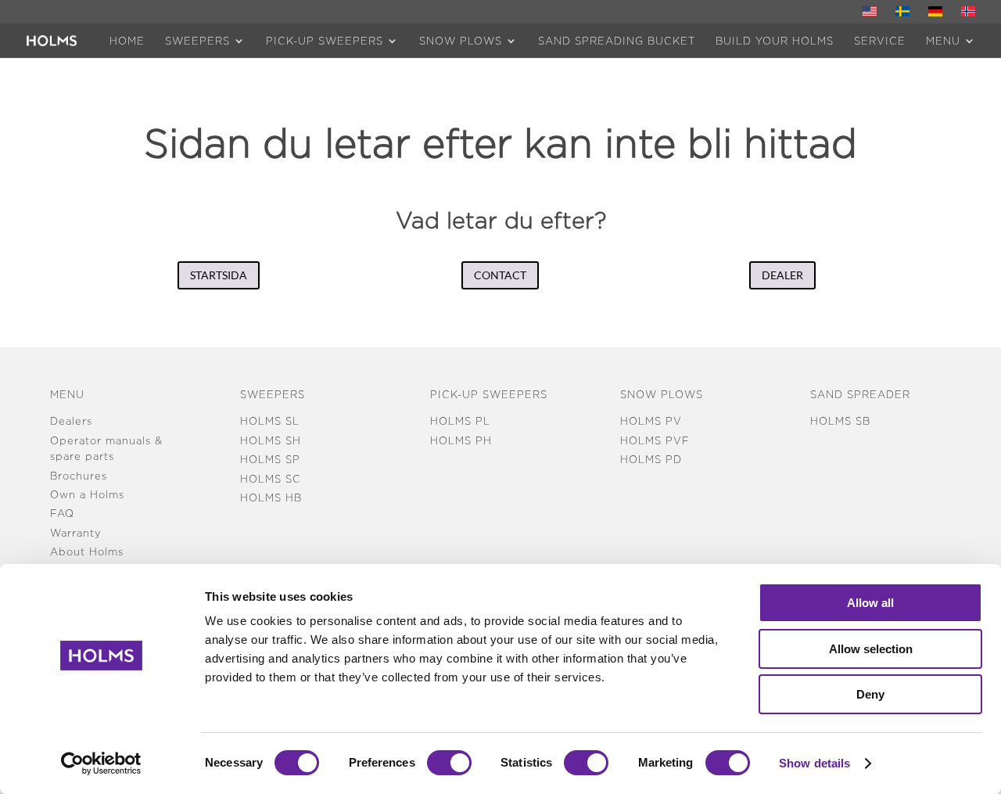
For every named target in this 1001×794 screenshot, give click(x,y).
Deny (870, 694)
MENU (943, 40)
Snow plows (460, 40)
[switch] (449, 762)
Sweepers (197, 40)
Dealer (782, 275)
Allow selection (871, 649)
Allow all (870, 602)
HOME (127, 40)
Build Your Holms (775, 40)
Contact (500, 275)
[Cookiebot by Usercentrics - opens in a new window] (101, 763)
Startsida (218, 275)
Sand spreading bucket (616, 40)
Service (880, 40)
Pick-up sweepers (324, 40)
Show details (814, 763)
